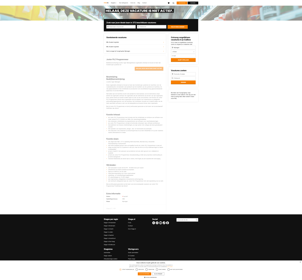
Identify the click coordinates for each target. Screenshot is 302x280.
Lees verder (170, 266)
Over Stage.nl (132, 229)
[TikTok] (164, 222)
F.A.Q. (129, 222)
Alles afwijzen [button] (158, 274)
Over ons (132, 2)
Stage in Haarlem (109, 235)
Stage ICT (109, 208)
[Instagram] (157, 222)
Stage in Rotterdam (109, 226)
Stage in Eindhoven (109, 244)
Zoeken (183, 82)
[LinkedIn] (154, 222)
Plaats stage (131, 259)
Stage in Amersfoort (110, 238)
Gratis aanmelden (133, 252)
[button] (151, 277)
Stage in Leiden (108, 232)
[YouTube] (161, 222)
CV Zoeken (131, 255)
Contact (144, 2)
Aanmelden (107, 252)
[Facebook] (168, 222)
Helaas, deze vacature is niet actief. (149, 68)
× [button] (300, 262)
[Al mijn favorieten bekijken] (168, 3)
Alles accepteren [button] (144, 274)
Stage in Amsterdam (110, 222)
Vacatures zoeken (177, 27)
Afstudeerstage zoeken (110, 259)
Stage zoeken (108, 255)
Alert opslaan (183, 60)
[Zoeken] (173, 3)
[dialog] (151, 270)
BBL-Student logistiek (112, 42)
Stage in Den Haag (109, 241)
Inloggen (192, 3)
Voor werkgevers (123, 2)
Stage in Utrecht (108, 229)
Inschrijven (182, 3)
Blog (139, 2)
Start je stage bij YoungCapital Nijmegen (118, 51)
